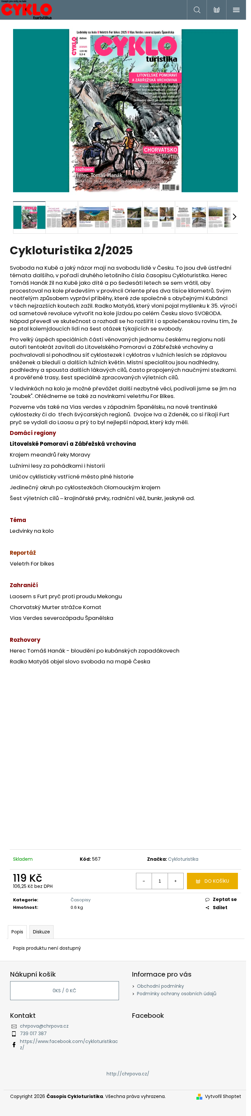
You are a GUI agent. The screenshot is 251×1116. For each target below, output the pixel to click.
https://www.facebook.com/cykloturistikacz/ (69, 1044)
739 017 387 (33, 1033)
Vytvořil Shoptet (223, 1096)
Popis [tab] (17, 931)
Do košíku (217, 881)
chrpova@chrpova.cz (44, 1026)
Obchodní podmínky (160, 986)
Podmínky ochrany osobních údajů (176, 993)
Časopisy (81, 900)
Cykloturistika (183, 859)
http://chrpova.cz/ (128, 1074)
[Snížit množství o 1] (144, 881)
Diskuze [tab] (41, 931)
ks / (64, 990)
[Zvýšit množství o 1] (175, 881)
